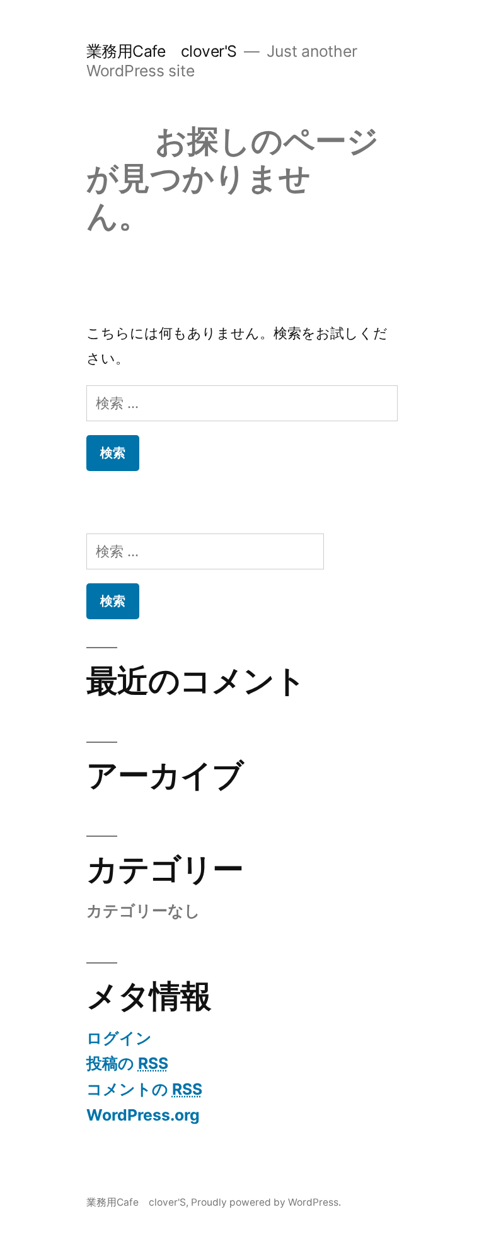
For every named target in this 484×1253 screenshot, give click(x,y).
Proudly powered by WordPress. (266, 1202)
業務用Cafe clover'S (161, 51)
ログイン (119, 1038)
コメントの (144, 1089)
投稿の (127, 1063)
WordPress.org (143, 1114)
